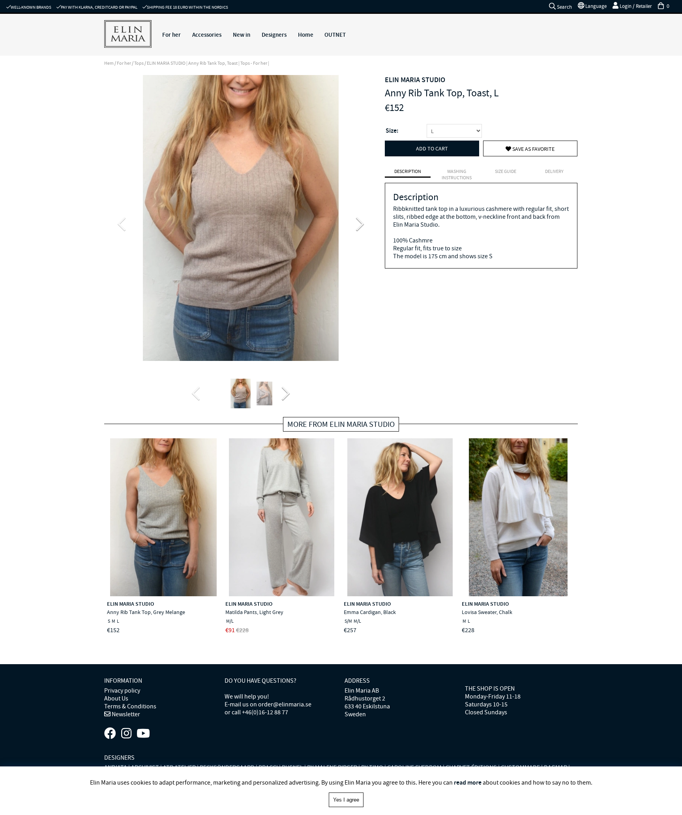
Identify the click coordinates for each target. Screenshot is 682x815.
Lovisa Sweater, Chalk (487, 612)
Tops (139, 63)
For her (171, 35)
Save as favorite (533, 148)
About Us (116, 698)
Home (305, 35)
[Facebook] (110, 733)
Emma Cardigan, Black (370, 612)
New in (241, 35)
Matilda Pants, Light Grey (254, 612)
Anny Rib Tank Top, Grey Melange (146, 612)
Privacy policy (122, 691)
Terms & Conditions (130, 706)
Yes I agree (346, 800)
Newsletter (125, 714)
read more (468, 782)
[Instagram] (126, 733)
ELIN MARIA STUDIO (415, 80)
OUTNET (335, 35)
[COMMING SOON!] (143, 733)
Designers (274, 35)
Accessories (206, 35)
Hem (109, 63)
